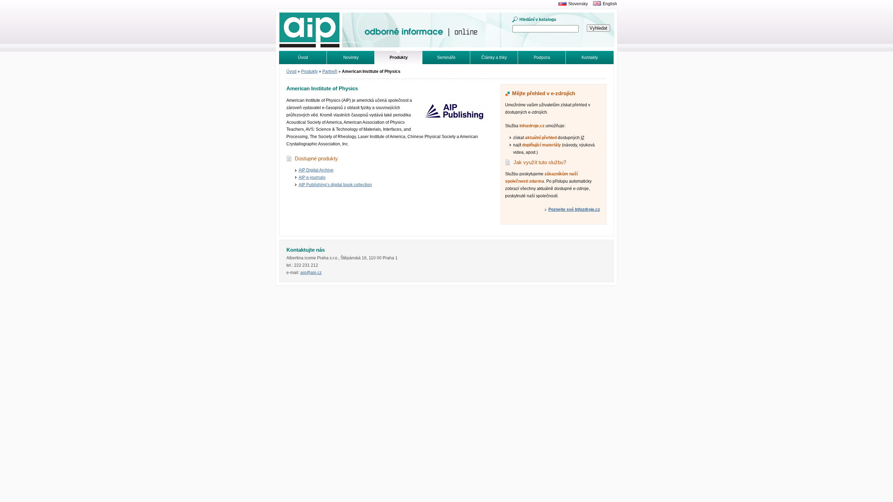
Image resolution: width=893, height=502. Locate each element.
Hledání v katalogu (537, 19)
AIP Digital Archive (316, 170)
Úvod (303, 57)
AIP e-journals (312, 177)
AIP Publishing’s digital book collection (335, 184)
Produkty (309, 71)
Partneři (329, 71)
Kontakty (589, 57)
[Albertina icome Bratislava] (560, 3)
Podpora (542, 57)
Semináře (446, 57)
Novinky (351, 57)
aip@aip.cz (311, 272)
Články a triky (494, 57)
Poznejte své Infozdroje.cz (574, 209)
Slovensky (578, 3)
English (610, 3)
